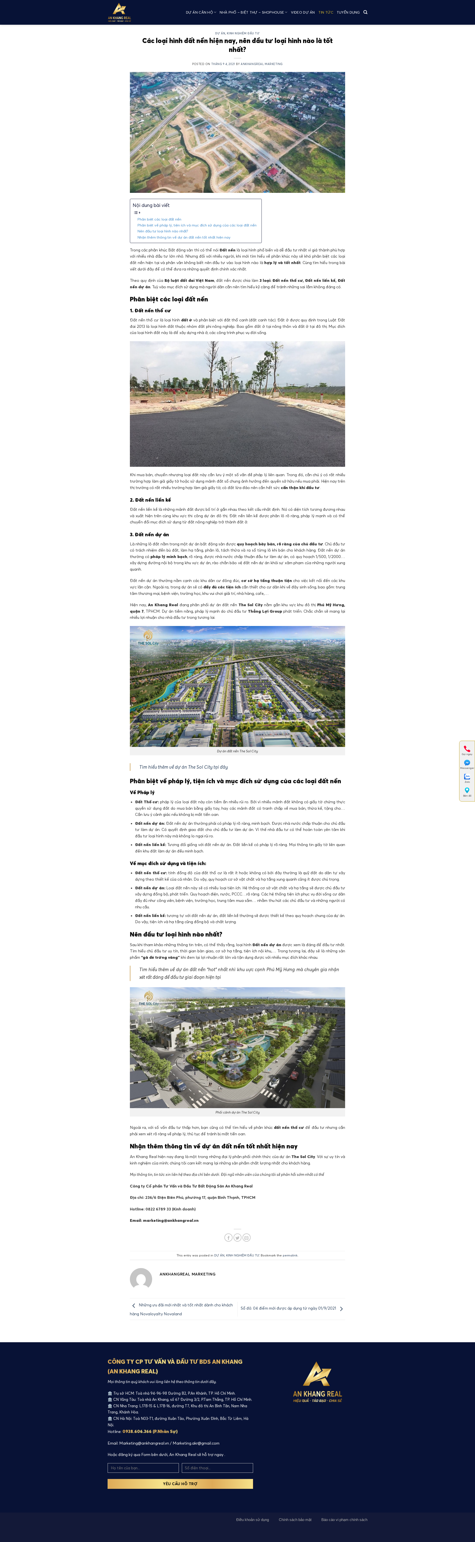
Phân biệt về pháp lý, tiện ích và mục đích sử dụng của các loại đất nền (197, 225)
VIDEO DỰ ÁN (303, 12)
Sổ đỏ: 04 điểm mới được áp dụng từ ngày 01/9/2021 (289, 1308)
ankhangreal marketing (262, 64)
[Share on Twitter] (238, 1237)
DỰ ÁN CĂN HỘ (199, 12)
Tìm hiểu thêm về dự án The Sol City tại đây (183, 767)
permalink (290, 1255)
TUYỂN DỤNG (348, 12)
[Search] (365, 12)
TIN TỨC (325, 12)
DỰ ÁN (220, 33)
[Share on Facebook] (228, 1237)
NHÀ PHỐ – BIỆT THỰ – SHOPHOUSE (252, 12)
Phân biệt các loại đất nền (159, 219)
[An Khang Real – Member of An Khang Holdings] (124, 12)
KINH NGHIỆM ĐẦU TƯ (243, 33)
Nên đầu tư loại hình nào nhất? (163, 231)
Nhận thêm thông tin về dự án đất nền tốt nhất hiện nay (184, 237)
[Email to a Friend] (246, 1237)
